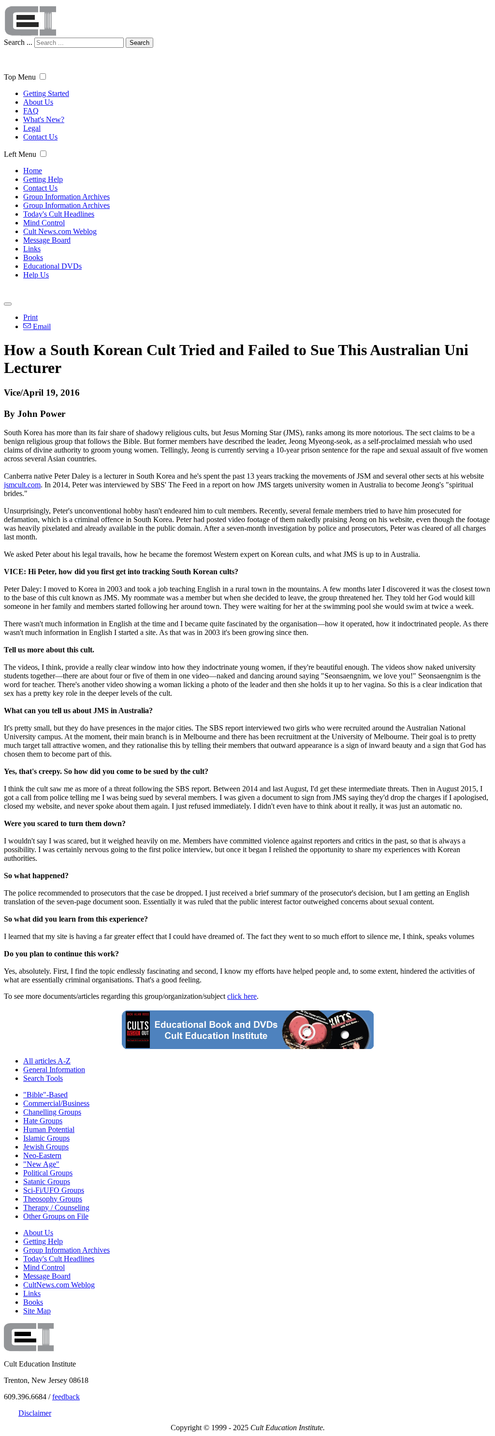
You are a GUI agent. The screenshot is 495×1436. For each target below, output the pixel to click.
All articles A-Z (47, 1061)
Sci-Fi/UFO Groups (53, 1190)
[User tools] (8, 304)
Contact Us (40, 137)
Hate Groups (42, 1121)
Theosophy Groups (52, 1199)
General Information (54, 1069)
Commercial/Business (56, 1103)
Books (33, 257)
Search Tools (43, 1078)
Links (32, 249)
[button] (43, 76)
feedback (66, 1397)
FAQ (31, 111)
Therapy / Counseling (56, 1207)
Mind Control (44, 223)
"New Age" (41, 1164)
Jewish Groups (46, 1147)
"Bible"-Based (45, 1095)
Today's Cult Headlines (58, 214)
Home (32, 170)
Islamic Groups (46, 1138)
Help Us (36, 275)
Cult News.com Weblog (60, 231)
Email (41, 326)
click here (242, 996)
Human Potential (48, 1129)
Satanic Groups (46, 1181)
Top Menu (20, 77)
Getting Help (43, 179)
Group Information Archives (66, 197)
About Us (38, 102)
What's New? (43, 119)
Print (30, 317)
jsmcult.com (22, 485)
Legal (32, 128)
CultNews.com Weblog (59, 1285)
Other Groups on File (55, 1216)
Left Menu (20, 154)
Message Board (47, 240)
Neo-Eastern (42, 1155)
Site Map (37, 1311)
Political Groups (48, 1173)
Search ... (18, 42)
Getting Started (46, 93)
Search (139, 42)
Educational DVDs (52, 266)
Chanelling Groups (52, 1112)
